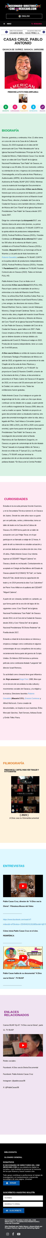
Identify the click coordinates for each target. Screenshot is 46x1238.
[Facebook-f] (13, 1234)
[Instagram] (7, 1234)
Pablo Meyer (23, 1226)
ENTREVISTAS (33, 111)
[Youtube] (18, 1234)
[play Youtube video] (23, 886)
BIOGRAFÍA (6, 111)
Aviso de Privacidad (12, 1223)
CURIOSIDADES (15, 111)
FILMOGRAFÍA (24, 111)
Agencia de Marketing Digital (28, 1228)
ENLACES (42, 111)
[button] (7, 24)
